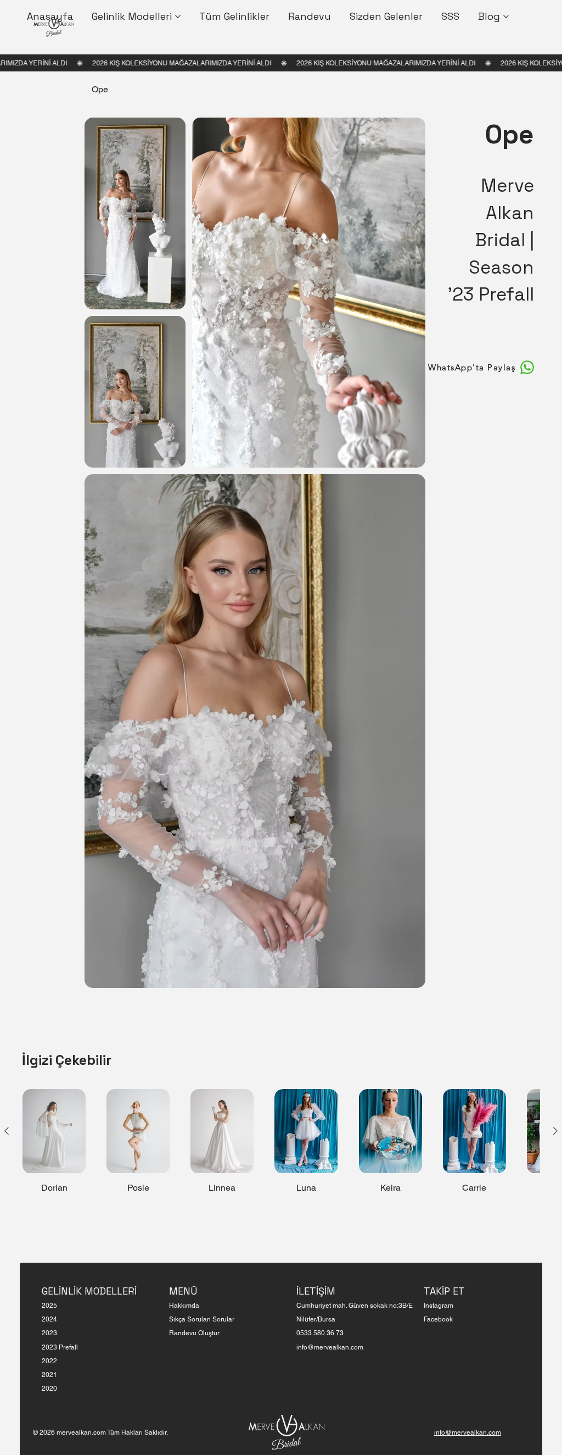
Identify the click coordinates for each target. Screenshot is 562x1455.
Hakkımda (184, 1305)
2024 (49, 1319)
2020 (49, 1388)
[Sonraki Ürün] (555, 1130)
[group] (281, 1141)
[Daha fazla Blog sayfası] (506, 16)
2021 (49, 1375)
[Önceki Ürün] (6, 1130)
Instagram (438, 1305)
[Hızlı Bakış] (54, 1131)
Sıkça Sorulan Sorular (201, 1319)
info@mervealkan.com (329, 1347)
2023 (49, 1333)
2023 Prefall (60, 1347)
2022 (49, 1361)
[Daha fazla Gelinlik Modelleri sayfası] (178, 16)
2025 (49, 1305)
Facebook (438, 1319)
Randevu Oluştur (194, 1333)
